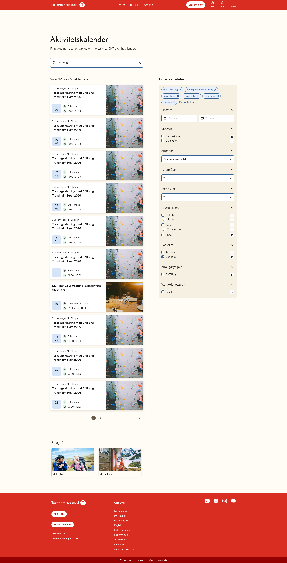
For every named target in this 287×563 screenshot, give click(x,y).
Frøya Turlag (189, 96)
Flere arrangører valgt (174, 159)
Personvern (120, 544)
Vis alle (166, 178)
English (118, 525)
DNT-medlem (196, 4)
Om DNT (120, 503)
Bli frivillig (59, 514)
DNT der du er (125, 560)
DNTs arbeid (120, 515)
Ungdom (167, 102)
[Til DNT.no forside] (67, 5)
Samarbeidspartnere (124, 549)
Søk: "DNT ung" (170, 89)
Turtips (134, 4)
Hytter (122, 4)
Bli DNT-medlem (62, 524)
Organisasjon (121, 520)
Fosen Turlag (169, 96)
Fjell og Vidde (121, 534)
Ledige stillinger (122, 530)
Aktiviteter (148, 4)
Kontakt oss (120, 511)
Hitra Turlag (210, 96)
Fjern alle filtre (187, 102)
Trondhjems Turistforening (199, 89)
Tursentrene (120, 539)
